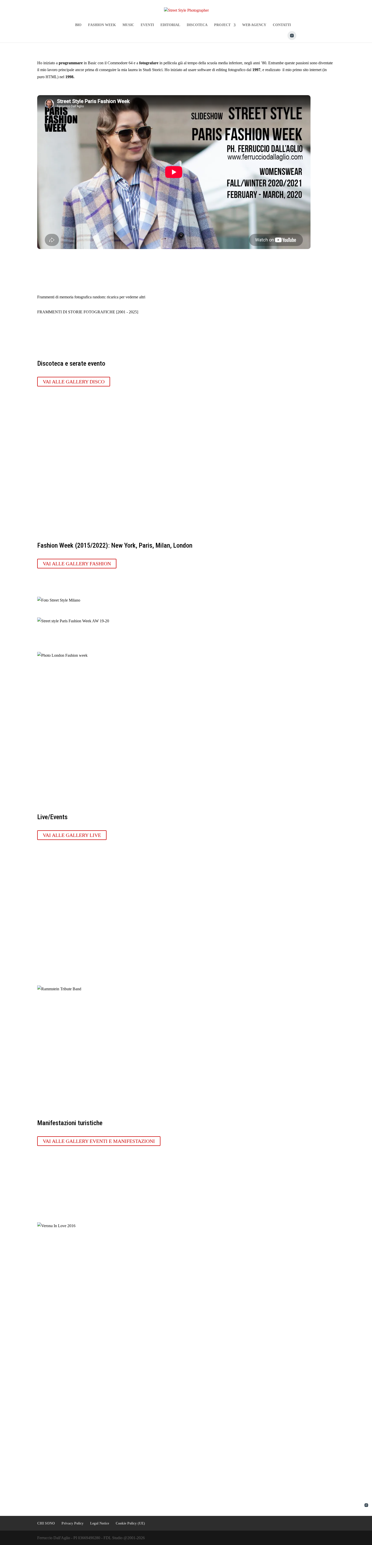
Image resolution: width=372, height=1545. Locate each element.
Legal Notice (99, 1523)
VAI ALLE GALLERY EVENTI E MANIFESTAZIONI (99, 1141)
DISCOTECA (197, 25)
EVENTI (147, 25)
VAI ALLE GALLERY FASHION (77, 563)
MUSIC (128, 25)
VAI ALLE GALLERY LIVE (72, 835)
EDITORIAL (170, 25)
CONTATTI (282, 25)
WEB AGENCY (254, 25)
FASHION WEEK (102, 25)
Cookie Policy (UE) (130, 1523)
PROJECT (222, 25)
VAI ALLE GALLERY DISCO (74, 381)
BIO (78, 25)
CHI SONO (46, 1523)
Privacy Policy (72, 1523)
